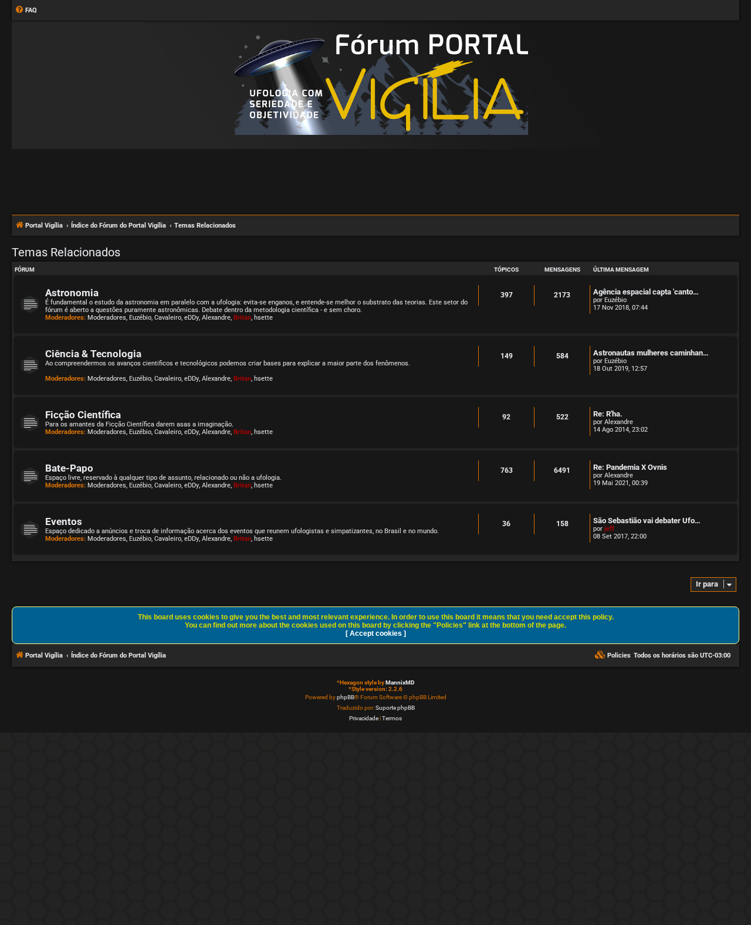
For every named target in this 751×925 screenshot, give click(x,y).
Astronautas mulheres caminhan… (651, 352)
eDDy (191, 317)
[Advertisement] (375, 181)
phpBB (345, 697)
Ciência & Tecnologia (93, 354)
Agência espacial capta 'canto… (646, 291)
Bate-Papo (69, 468)
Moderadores (106, 317)
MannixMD (400, 682)
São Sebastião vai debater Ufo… (647, 520)
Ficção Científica (83, 415)
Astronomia (72, 293)
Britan (242, 317)
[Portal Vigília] (381, 84)
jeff (609, 529)
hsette (263, 317)
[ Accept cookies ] (376, 633)
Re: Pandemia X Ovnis (630, 467)
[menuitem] (26, 11)
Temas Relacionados (66, 252)
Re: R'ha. (608, 413)
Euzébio (140, 317)
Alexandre (216, 317)
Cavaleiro (167, 317)
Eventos (63, 521)
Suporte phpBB (395, 707)
